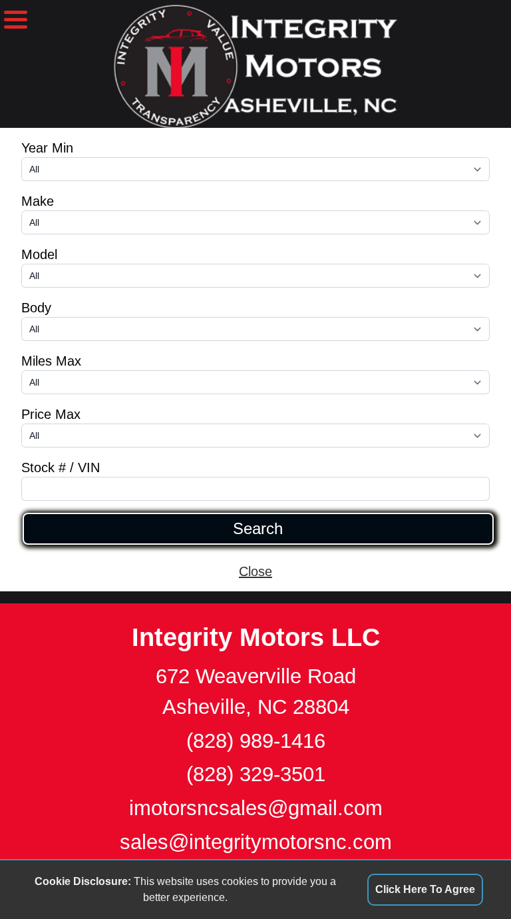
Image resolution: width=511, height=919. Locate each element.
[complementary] (471, 879)
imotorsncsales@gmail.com (256, 808)
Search (258, 529)
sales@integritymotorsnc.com (256, 842)
